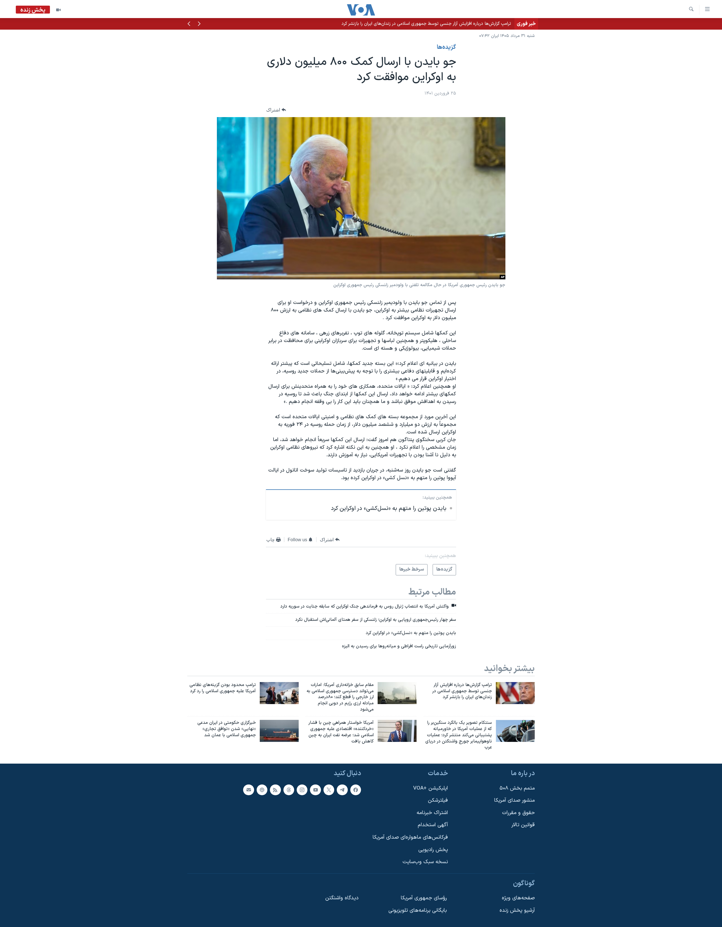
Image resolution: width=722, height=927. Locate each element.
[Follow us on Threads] (288, 789)
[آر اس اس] (275, 789)
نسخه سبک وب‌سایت (425, 862)
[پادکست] (262, 789)
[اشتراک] (248, 789)
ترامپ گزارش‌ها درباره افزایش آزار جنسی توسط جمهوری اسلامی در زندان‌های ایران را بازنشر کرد (426, 23)
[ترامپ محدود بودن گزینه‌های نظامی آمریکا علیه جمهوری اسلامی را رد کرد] (279, 693)
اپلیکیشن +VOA (430, 788)
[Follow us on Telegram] (342, 789)
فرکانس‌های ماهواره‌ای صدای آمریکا (410, 837)
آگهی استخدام (433, 825)
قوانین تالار (523, 825)
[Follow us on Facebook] (355, 789)
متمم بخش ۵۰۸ (517, 788)
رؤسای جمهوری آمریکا (424, 898)
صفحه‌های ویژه (518, 898)
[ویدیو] (58, 10)
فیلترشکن (438, 800)
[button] (199, 24)
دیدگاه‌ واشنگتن (341, 898)
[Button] (276, 110)
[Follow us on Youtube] (315, 789)
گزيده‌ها (446, 47)
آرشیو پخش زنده (517, 910)
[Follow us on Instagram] (302, 789)
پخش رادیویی (433, 850)
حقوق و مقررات (518, 813)
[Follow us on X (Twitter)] (328, 789)
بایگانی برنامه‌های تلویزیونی (417, 910)
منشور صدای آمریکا (514, 800)
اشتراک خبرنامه (432, 813)
